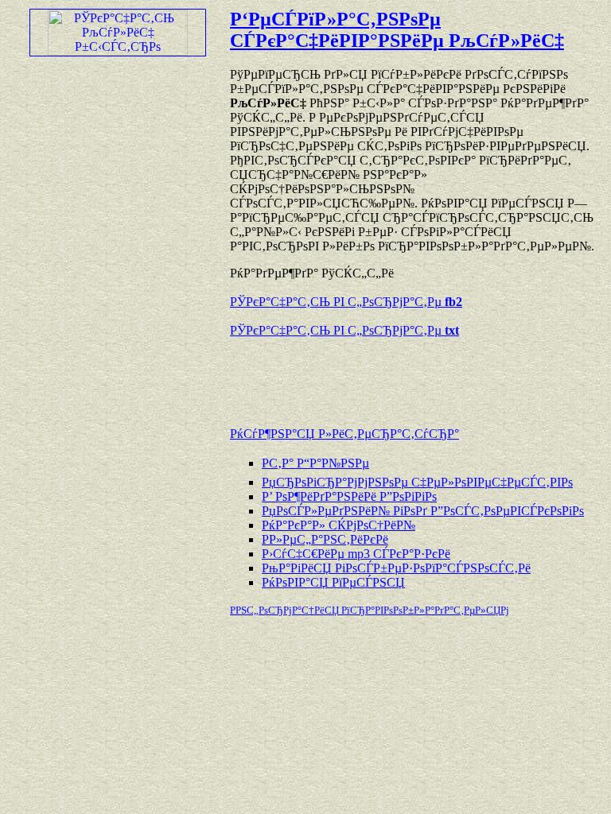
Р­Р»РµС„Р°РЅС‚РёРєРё (325, 539)
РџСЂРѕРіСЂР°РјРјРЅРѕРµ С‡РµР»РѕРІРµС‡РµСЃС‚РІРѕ (417, 482)
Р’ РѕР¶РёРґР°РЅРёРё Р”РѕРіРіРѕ (349, 496)
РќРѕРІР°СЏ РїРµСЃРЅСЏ (333, 582)
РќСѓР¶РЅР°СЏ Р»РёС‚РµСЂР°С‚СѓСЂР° (344, 433)
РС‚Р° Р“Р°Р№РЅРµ (315, 463)
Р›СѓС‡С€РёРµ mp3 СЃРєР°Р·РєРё (356, 553)
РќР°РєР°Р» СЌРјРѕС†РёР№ (338, 525)
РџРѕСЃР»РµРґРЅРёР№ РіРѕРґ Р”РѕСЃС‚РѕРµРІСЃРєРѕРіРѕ (423, 510)
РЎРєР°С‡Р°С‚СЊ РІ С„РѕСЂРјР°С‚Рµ (346, 301)
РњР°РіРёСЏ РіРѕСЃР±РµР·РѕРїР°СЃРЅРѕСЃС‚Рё (396, 568)
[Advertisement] (416, 374)
